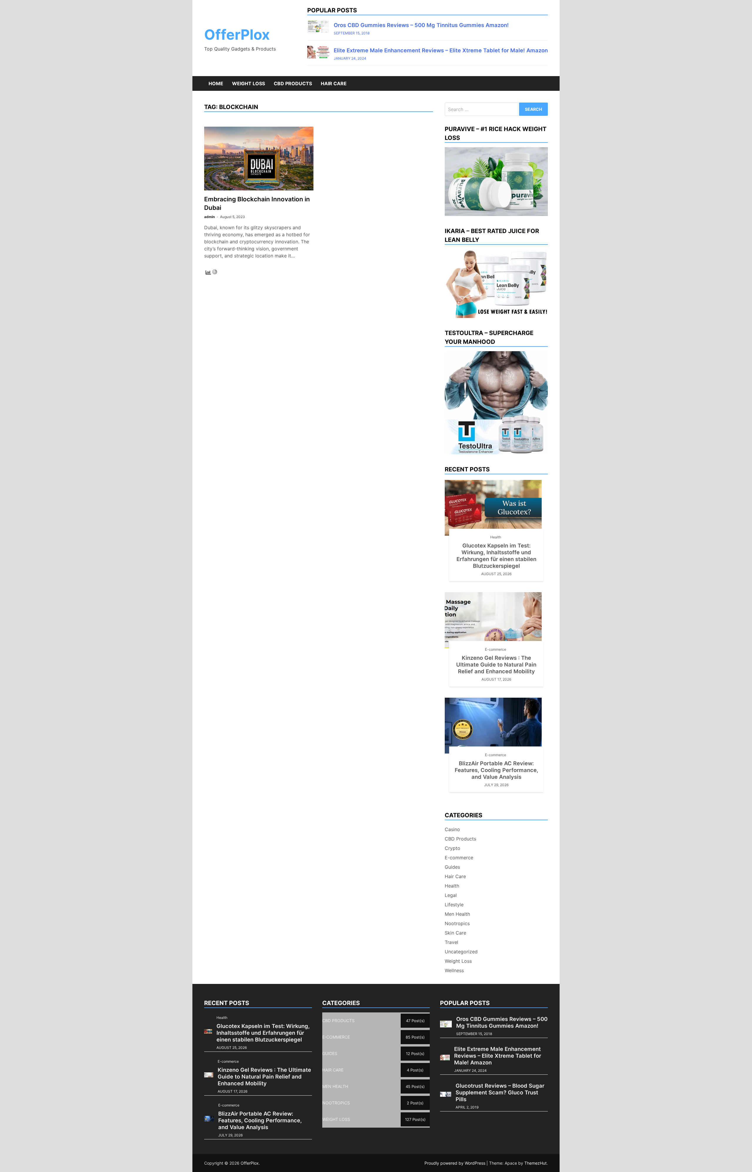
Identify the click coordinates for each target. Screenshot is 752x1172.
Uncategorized (461, 952)
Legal (451, 895)
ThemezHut (535, 1163)
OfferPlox (237, 34)
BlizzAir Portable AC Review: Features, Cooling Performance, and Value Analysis (496, 770)
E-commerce (495, 649)
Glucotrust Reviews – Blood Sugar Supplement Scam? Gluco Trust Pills (500, 1092)
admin (209, 217)
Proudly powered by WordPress (455, 1163)
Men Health (457, 914)
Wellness (454, 970)
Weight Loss (248, 83)
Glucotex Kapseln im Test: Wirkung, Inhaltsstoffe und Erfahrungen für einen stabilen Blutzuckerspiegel (496, 555)
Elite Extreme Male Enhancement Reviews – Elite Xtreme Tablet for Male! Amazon (441, 50)
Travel (451, 942)
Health (495, 537)
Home (216, 83)
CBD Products (293, 83)
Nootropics (457, 923)
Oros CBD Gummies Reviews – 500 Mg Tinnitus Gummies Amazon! (421, 25)
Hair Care (334, 83)
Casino (452, 829)
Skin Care (455, 933)
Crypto (452, 848)
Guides (452, 867)
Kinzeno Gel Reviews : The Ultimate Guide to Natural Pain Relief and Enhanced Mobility (496, 664)
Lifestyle (454, 905)
